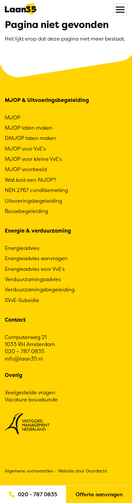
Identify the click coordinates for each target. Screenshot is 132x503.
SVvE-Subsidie (22, 300)
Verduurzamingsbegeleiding (40, 289)
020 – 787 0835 (25, 351)
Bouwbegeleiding (26, 211)
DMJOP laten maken (30, 138)
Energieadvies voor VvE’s (35, 269)
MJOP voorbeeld (26, 169)
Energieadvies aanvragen (36, 258)
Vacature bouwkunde (31, 399)
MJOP (13, 117)
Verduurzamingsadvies (33, 279)
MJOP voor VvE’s (25, 148)
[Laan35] (21, 9)
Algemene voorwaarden (29, 470)
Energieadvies (22, 248)
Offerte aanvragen (99, 494)
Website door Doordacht (82, 470)
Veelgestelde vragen (30, 392)
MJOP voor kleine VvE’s (33, 159)
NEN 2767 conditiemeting (36, 190)
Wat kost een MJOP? (30, 180)
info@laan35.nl (24, 358)
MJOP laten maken (29, 127)
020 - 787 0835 (37, 494)
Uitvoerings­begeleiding (33, 200)
